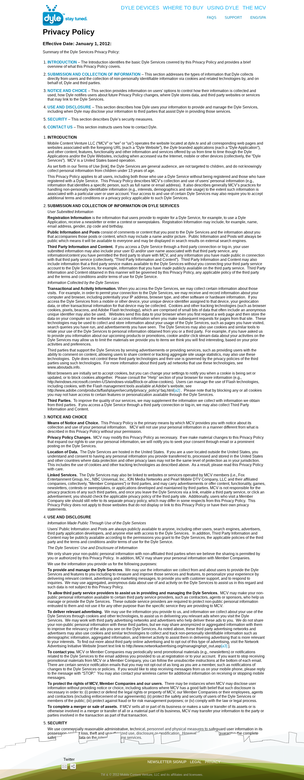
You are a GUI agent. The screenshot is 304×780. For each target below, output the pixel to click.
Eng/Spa (258, 17)
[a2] (177, 390)
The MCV (254, 8)
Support (233, 17)
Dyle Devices (140, 8)
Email (64, 766)
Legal (195, 762)
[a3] (224, 646)
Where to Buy (183, 8)
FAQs (211, 17)
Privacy (212, 762)
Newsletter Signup (166, 762)
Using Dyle (223, 8)
